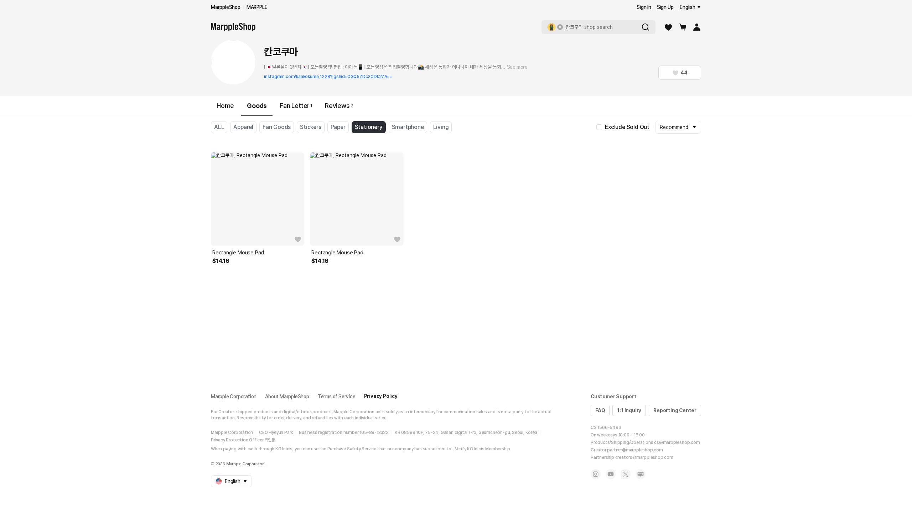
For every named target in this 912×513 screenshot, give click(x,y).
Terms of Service (337, 396)
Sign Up (665, 7)
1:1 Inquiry (629, 410)
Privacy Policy (381, 396)
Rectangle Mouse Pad (238, 252)
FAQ (600, 410)
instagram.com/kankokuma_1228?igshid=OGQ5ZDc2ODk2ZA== (328, 76)
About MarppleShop (287, 396)
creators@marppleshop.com (644, 457)
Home (225, 105)
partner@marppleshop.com (635, 449)
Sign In (644, 7)
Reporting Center (674, 410)
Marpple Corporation (233, 396)
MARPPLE (257, 7)
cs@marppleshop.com (677, 442)
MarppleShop (225, 7)
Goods (257, 105)
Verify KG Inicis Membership (483, 448)
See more (517, 67)
